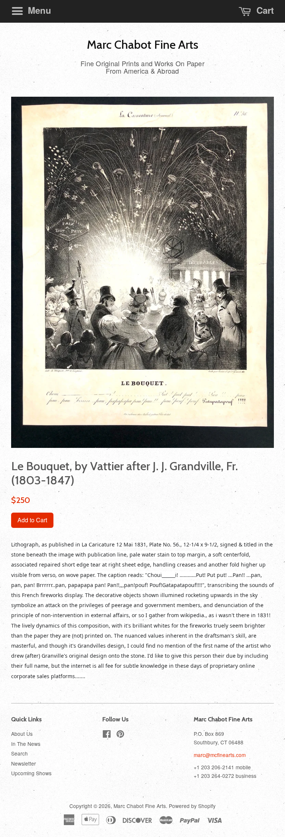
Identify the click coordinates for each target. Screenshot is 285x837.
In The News (25, 743)
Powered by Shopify (192, 805)
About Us (22, 733)
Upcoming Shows (31, 773)
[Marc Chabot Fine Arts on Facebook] (106, 735)
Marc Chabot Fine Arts (142, 45)
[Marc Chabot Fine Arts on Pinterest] (120, 735)
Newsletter (23, 763)
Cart (264, 10)
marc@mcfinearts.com (220, 755)
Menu (38, 10)
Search (19, 753)
